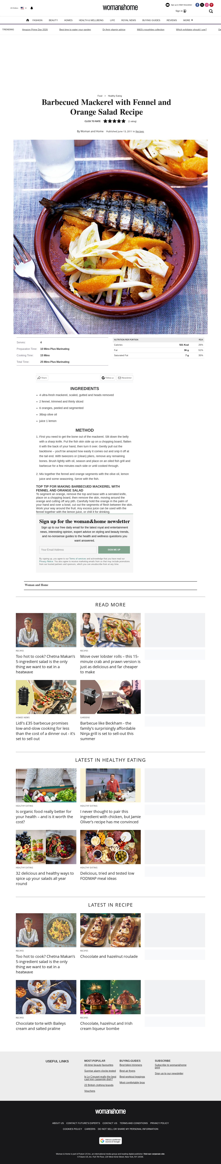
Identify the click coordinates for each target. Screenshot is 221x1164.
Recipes (140, 131)
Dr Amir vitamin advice (114, 29)
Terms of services (78, 558)
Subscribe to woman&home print (171, 1066)
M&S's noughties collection (150, 29)
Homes (68, 20)
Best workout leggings (132, 1076)
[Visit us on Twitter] (202, 5)
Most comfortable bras (132, 1082)
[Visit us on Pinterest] (211, 5)
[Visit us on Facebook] (197, 5)
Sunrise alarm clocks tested (100, 1070)
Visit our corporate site (154, 1154)
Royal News (128, 20)
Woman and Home (92, 131)
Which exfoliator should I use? (191, 29)
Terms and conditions (134, 1123)
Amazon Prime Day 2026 (35, 29)
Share (44, 377)
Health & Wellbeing (91, 20)
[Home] (27, 20)
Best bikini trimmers (131, 1065)
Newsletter (127, 377)
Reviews (172, 20)
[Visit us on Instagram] (207, 5)
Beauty (53, 20)
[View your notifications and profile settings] (31, 8)
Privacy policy (159, 1123)
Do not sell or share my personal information (128, 1129)
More (187, 20)
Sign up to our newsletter (169, 1073)
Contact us (110, 1123)
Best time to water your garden (75, 29)
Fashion (37, 20)
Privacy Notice (46, 561)
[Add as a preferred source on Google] (110, 1140)
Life (112, 20)
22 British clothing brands (98, 1085)
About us (58, 1123)
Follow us (109, 377)
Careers (90, 1129)
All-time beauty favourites (98, 1065)
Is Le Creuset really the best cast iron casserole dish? (100, 1078)
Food (100, 96)
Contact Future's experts (83, 1123)
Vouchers (89, 1091)
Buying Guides (151, 20)
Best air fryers (127, 1070)
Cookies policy (72, 1129)
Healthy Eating (115, 96)
